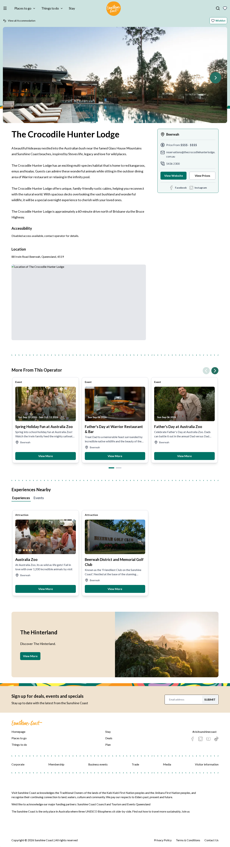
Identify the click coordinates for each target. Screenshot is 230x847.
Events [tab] (39, 498)
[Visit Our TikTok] (216, 739)
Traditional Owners (72, 792)
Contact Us (211, 840)
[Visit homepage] (113, 9)
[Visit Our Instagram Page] (200, 739)
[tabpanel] (115, 549)
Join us (185, 811)
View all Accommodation (21, 20)
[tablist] (115, 498)
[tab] (111, 467)
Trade (135, 764)
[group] (45, 420)
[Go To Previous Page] (206, 370)
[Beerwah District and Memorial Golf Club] (115, 537)
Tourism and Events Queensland (130, 804)
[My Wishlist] (225, 8)
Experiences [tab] (21, 498)
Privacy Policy (163, 840)
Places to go (22, 8)
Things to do (50, 8)
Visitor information (206, 764)
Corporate (18, 764)
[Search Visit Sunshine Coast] (218, 8)
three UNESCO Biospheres (95, 811)
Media (167, 764)
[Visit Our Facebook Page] (192, 739)
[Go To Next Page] (215, 78)
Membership (56, 764)
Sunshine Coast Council (91, 804)
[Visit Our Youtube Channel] (208, 739)
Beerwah (172, 134)
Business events (98, 764)
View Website (173, 175)
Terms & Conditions (188, 840)
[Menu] (6, 8)
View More (45, 456)
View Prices (202, 175)
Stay (72, 8)
